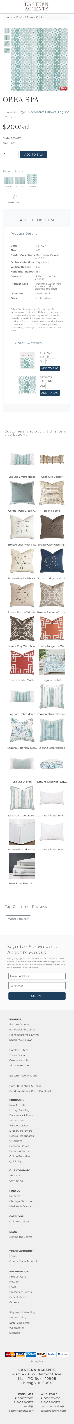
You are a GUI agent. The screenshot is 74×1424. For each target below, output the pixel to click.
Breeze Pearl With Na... (22, 578)
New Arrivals (17, 1105)
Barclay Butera (18, 1050)
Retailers (14, 1196)
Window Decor (18, 1125)
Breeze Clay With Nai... (52, 544)
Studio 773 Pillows (20, 1039)
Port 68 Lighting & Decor (25, 1086)
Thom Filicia (17, 1055)
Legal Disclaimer (20, 1322)
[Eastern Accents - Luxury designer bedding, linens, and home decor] (37, 6)
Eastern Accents (19, 1024)
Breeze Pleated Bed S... (22, 849)
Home (9, 17)
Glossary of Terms (20, 1292)
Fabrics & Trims (24, 17)
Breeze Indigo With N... (52, 578)
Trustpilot (37, 1361)
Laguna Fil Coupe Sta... (52, 849)
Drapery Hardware (20, 1130)
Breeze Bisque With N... (22, 612)
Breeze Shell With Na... (22, 544)
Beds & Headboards (21, 1135)
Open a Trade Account (23, 1261)
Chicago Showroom (21, 1201)
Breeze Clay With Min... (22, 646)
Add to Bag (33, 154)
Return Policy (17, 1317)
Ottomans (15, 1140)
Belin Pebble (52, 510)
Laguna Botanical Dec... (22, 747)
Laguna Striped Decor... (52, 714)
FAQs (12, 1286)
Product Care (17, 1276)
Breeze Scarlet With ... (22, 680)
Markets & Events (20, 1206)
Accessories (16, 1120)
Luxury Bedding (19, 1110)
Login (13, 1256)
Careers (14, 1302)
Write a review (18, 918)
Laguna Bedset (52, 680)
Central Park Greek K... (22, 510)
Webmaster (16, 1327)
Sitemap (14, 1332)
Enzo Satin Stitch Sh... (22, 883)
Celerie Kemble (18, 1060)
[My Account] (64, 6)
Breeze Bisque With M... (52, 612)
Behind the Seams (20, 1236)
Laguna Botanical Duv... (52, 781)
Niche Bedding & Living (24, 1034)
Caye (22, 112)
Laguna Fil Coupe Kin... (52, 815)
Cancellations (17, 1297)
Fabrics (40, 17)
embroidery (14, 202)
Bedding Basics (19, 1146)
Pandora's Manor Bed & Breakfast (30, 1091)
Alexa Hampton (19, 1065)
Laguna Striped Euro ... (22, 815)
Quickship (15, 1161)
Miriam (10, 116)
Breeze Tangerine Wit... (52, 646)
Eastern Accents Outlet (23, 1075)
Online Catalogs (19, 1221)
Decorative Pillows (42, 112)
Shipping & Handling (22, 1312)
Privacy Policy (52, 964)
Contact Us (16, 1180)
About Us (15, 1175)
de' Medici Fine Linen (22, 1029)
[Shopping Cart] (68, 6)
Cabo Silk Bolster (52, 476)
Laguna (64, 112)
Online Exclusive (19, 1156)
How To (14, 1281)
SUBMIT (37, 996)
